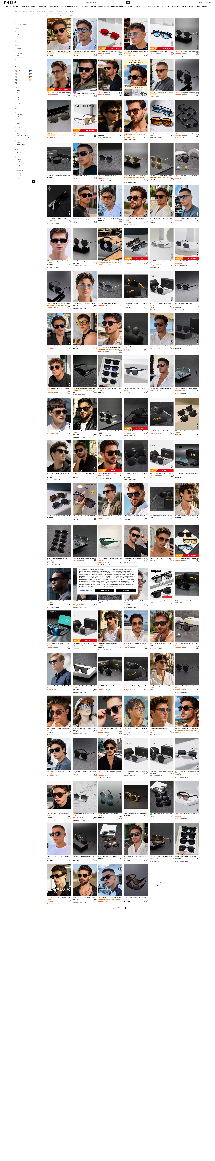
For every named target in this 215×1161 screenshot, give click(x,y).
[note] (110, 48)
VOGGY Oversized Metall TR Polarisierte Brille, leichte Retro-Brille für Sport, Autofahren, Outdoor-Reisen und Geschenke (162, 473)
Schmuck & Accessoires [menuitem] (90, 6)
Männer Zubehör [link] (40, 11)
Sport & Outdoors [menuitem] (164, 6)
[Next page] (134, 908)
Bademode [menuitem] (33, 6)
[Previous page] (124, 908)
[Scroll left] (208, 6)
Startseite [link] (17, 11)
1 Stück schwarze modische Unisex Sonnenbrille (136, 388)
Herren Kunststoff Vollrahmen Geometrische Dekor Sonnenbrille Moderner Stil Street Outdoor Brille (136, 133)
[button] (207, 2)
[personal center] (197, 2)
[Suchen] (128, 2)
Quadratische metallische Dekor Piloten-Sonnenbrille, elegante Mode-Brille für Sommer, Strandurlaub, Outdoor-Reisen (59, 133)
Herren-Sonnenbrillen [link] (71, 11)
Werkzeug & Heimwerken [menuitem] (188, 6)
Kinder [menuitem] (76, 6)
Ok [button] (33, 181)
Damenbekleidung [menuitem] (24, 6)
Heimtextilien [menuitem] (122, 6)
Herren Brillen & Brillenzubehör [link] (55, 11)
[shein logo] (10, 2)
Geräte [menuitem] (198, 6)
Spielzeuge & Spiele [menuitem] (207, 6)
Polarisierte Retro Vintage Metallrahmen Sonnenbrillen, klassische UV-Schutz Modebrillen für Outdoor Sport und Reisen (59, 346)
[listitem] (59, 37)
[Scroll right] (210, 6)
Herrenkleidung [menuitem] (69, 6)
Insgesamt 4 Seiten (116, 908)
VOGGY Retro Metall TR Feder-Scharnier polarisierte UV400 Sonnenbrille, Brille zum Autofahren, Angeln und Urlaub (85, 643)
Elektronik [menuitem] (144, 6)
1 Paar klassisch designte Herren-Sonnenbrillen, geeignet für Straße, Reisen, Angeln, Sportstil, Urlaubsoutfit (162, 175)
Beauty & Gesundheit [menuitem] (103, 6)
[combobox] (56, 15)
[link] (200, 2)
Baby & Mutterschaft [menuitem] (153, 6)
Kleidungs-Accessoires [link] (28, 11)
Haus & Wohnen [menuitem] (42, 6)
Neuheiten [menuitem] (15, 6)
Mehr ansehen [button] (21, 62)
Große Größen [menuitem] (114, 6)
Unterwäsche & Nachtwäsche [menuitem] (55, 6)
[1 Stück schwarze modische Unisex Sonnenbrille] (136, 371)
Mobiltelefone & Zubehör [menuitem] (134, 6)
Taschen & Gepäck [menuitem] (175, 6)
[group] (29, 22)
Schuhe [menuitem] (81, 6)
